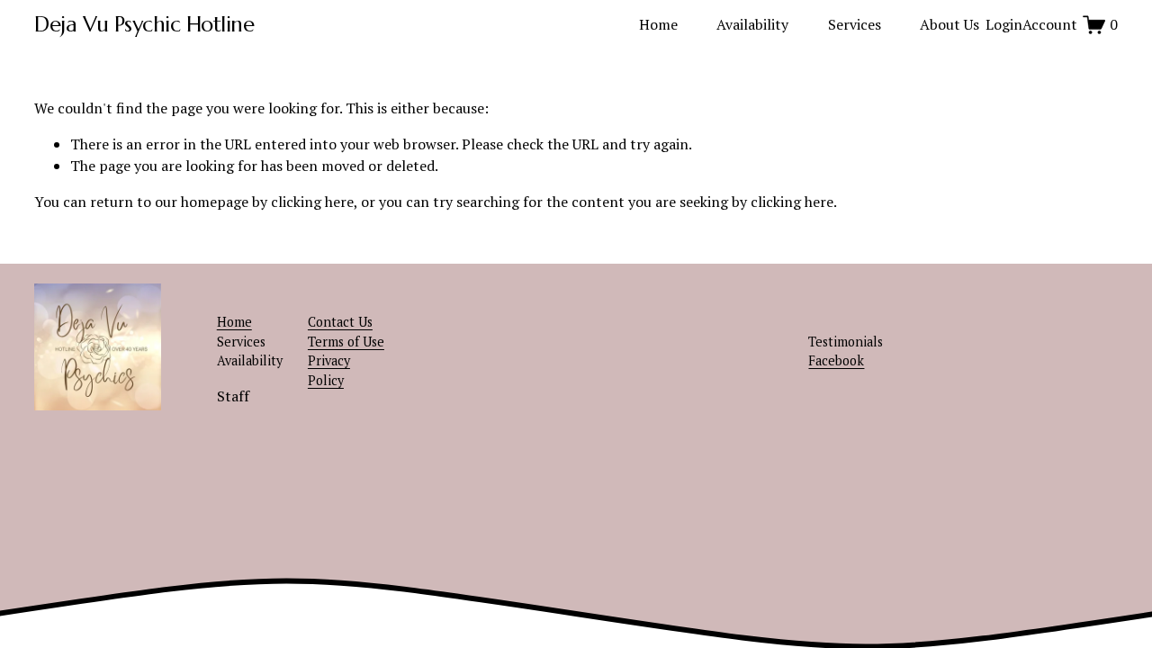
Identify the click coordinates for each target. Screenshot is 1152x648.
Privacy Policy (329, 370)
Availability (752, 24)
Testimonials (845, 341)
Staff (233, 396)
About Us (949, 24)
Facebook (836, 360)
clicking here (312, 202)
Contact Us (340, 321)
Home (658, 24)
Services (854, 24)
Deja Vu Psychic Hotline (144, 24)
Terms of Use (346, 341)
